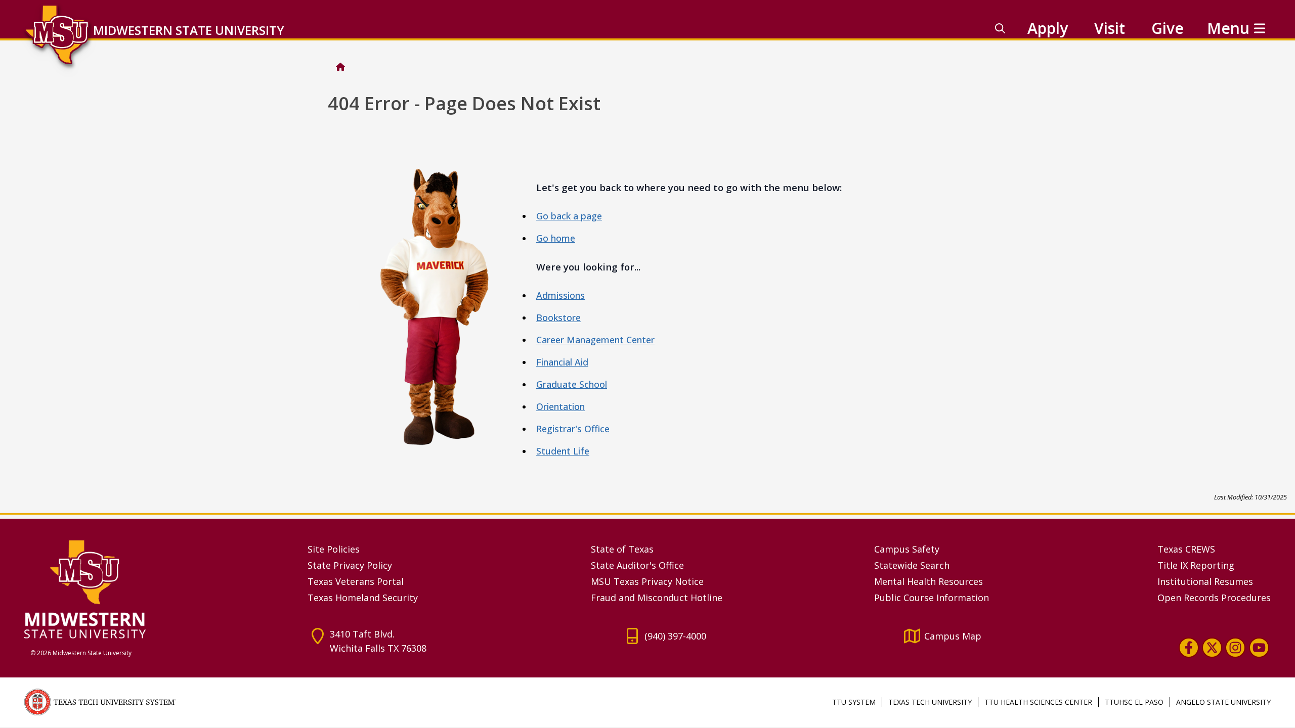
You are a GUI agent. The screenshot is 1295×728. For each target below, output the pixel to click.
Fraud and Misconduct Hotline (656, 598)
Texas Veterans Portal (356, 581)
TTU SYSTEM (854, 702)
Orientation (560, 406)
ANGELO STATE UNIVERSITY (1223, 702)
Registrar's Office (573, 429)
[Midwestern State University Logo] (159, 589)
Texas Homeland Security (363, 598)
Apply (1047, 28)
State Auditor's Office (637, 565)
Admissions (560, 295)
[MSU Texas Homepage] (340, 67)
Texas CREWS (1186, 549)
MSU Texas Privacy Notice (647, 581)
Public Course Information (931, 598)
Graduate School (571, 384)
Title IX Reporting (1195, 565)
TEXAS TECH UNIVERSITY (930, 702)
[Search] (1000, 28)
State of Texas (622, 549)
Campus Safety (906, 549)
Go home (555, 238)
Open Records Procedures (1214, 598)
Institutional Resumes (1205, 581)
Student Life (562, 451)
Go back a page (569, 216)
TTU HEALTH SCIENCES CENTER (1038, 702)
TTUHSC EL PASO (1134, 702)
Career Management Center (595, 340)
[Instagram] (1235, 647)
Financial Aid (562, 362)
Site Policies (334, 549)
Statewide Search (911, 565)
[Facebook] (1188, 647)
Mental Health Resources (928, 581)
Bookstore (558, 317)
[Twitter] (1212, 647)
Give (1167, 28)
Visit (1109, 28)
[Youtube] (1259, 647)
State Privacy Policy (350, 565)
